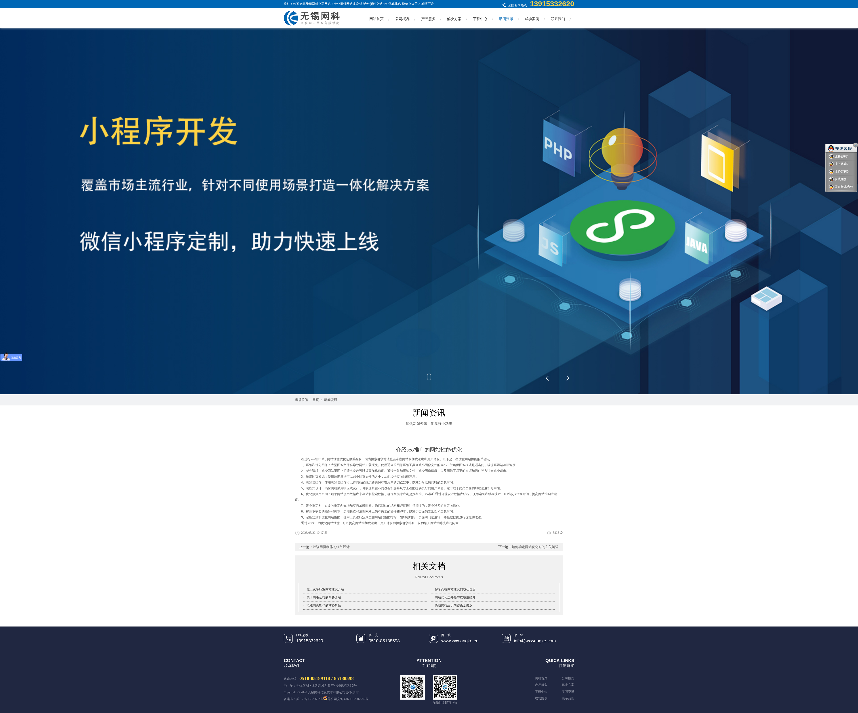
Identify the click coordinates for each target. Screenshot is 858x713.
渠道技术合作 (844, 186)
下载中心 (480, 19)
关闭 (855, 145)
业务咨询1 (842, 156)
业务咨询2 (842, 164)
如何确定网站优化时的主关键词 (535, 547)
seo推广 (430, 494)
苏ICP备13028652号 (309, 699)
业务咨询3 (842, 171)
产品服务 (428, 19)
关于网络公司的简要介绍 (324, 597)
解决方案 (454, 19)
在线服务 (841, 179)
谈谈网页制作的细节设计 (331, 547)
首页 (315, 400)
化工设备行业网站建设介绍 (325, 589)
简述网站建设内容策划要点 (453, 605)
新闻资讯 (506, 19)
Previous (554, 376)
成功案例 (532, 19)
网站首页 (376, 19)
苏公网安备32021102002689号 (348, 699)
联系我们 (558, 19)
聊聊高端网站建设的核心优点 (455, 589)
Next (567, 376)
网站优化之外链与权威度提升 (455, 597)
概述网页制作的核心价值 (324, 605)
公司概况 (402, 19)
